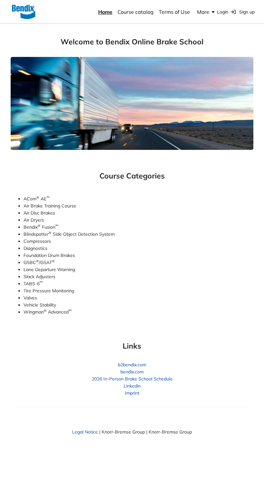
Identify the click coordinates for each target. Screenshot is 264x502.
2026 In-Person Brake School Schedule (132, 379)
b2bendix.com (132, 365)
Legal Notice (85, 432)
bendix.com (132, 372)
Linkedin (132, 386)
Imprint (132, 393)
